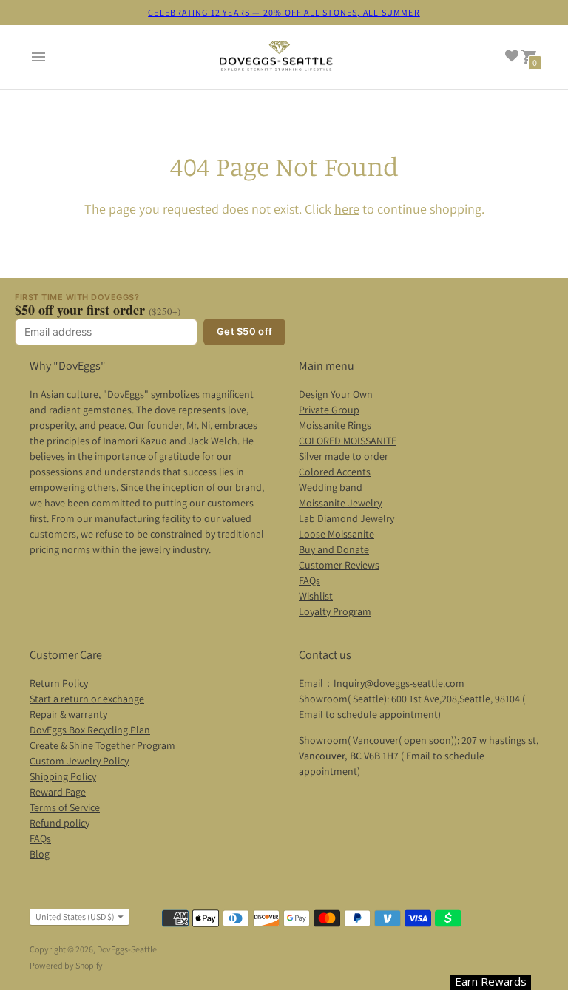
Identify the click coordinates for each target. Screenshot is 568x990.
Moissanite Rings (335, 425)
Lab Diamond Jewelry (346, 518)
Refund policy (59, 823)
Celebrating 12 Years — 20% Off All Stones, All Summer (284, 12)
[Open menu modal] (38, 57)
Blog (40, 854)
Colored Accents (335, 471)
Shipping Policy (63, 776)
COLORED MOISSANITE (347, 440)
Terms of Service (65, 807)
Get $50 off (244, 331)
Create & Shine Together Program (102, 745)
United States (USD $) (75, 916)
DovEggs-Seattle (127, 949)
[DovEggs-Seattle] (277, 58)
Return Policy (59, 683)
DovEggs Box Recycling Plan (90, 729)
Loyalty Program (335, 611)
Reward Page (58, 792)
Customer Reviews (339, 565)
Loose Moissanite (336, 533)
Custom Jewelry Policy (79, 760)
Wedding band (330, 487)
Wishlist (316, 596)
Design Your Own (336, 394)
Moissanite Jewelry (340, 502)
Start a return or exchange (87, 698)
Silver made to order (343, 456)
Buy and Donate (334, 549)
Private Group (329, 409)
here (346, 208)
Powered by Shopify (66, 965)
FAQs (309, 580)
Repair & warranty (68, 714)
